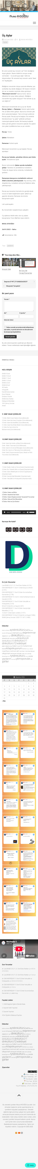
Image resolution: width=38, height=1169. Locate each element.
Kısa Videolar (6, 394)
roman (19, 653)
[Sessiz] (28, 512)
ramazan (13, 653)
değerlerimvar (29, 632)
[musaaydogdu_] (16, 1133)
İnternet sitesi (8, 320)
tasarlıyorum (6, 656)
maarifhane (6, 651)
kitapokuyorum (14, 648)
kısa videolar (30, 649)
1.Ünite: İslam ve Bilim (9, 492)
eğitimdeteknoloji (7, 646)
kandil (4, 649)
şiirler (5, 661)
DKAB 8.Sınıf (6, 385)
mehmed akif (14, 651)
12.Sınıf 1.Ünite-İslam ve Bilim (11, 613)
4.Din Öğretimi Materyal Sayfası (12, 1015)
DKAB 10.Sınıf (6, 376)
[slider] (32, 512)
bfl (6, 633)
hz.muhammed (26, 646)
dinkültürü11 (20, 640)
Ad (5, 313)
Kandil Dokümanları (8, 392)
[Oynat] (5, 512)
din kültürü (27, 636)
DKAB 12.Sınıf (6, 380)
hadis (18, 646)
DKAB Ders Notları (7, 399)
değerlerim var (6, 636)
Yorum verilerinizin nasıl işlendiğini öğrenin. (21, 345)
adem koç (15, 993)
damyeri (16, 633)
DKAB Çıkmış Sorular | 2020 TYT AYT (13, 617)
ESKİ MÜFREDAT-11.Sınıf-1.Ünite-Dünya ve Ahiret (17, 588)
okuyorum (6, 653)
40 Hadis (5, 387)
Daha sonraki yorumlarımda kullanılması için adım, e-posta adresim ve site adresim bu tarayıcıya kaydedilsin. (19, 330)
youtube (14, 659)
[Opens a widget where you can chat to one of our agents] (30, 1165)
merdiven (22, 651)
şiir (31, 659)
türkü (26, 656)
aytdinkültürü (17, 629)
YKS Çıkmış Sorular (8, 403)
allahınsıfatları (6, 630)
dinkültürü (17, 635)
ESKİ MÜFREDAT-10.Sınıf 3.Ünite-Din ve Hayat (16, 615)
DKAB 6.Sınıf (6, 383)
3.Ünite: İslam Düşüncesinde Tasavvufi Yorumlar (18, 497)
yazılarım (10, 245)
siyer (23, 653)
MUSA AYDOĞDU (27, 40)
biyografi (10, 633)
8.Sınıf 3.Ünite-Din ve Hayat (10, 606)
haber (14, 646)
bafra (27, 630)
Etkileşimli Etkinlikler (8, 401)
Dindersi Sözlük (7, 396)
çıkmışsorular (23, 658)
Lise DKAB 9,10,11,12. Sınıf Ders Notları (14, 585)
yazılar (30, 656)
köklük (24, 649)
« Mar (4, 701)
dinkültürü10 (8, 641)
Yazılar (5, 42)
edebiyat (21, 643)
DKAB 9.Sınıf (6, 373)
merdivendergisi (30, 651)
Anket (4, 405)
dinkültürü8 (13, 638)
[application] (19, 512)
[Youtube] (19, 1133)
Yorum (7, 299)
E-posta (23, 313)
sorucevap (28, 653)
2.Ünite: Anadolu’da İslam (10, 494)
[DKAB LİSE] (22, 1133)
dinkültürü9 (23, 638)
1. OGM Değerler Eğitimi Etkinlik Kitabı (13, 1004)
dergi (20, 633)
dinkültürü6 (5, 638)
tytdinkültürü (17, 655)
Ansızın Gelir (6, 269)
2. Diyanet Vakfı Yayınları (9, 1008)
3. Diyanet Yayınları (8, 1011)
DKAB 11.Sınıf (6, 378)
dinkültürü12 (9, 643)
